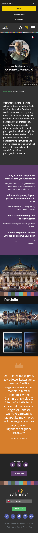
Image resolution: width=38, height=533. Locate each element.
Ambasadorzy (7, 91)
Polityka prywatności (14, 527)
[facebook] (19, 516)
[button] (35, 316)
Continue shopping (19, 14)
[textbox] (15, 501)
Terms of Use (27, 527)
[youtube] (31, 516)
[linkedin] (13, 516)
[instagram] (25, 516)
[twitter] (6, 516)
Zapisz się (19, 509)
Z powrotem (19, 473)
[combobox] (19, 501)
